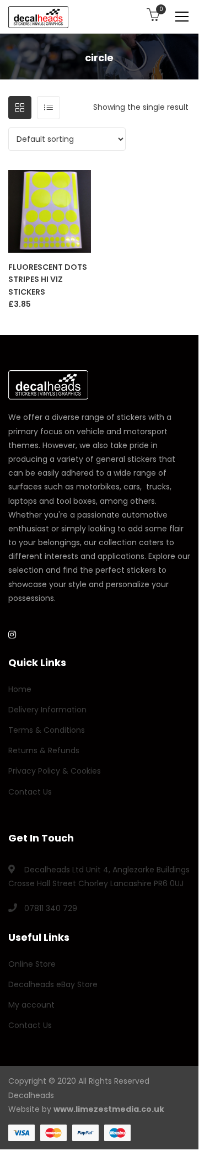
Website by (86, 1109)
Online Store (32, 963)
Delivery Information (47, 709)
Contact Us (30, 791)
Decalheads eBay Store (53, 984)
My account (31, 1004)
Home (19, 689)
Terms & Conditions (46, 730)
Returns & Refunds (43, 750)
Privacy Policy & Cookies (54, 770)
